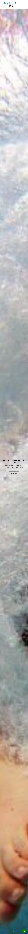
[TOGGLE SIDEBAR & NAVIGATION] (24, 4)
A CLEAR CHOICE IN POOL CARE (14, 461)
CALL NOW (14, 473)
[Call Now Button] (24, 931)
